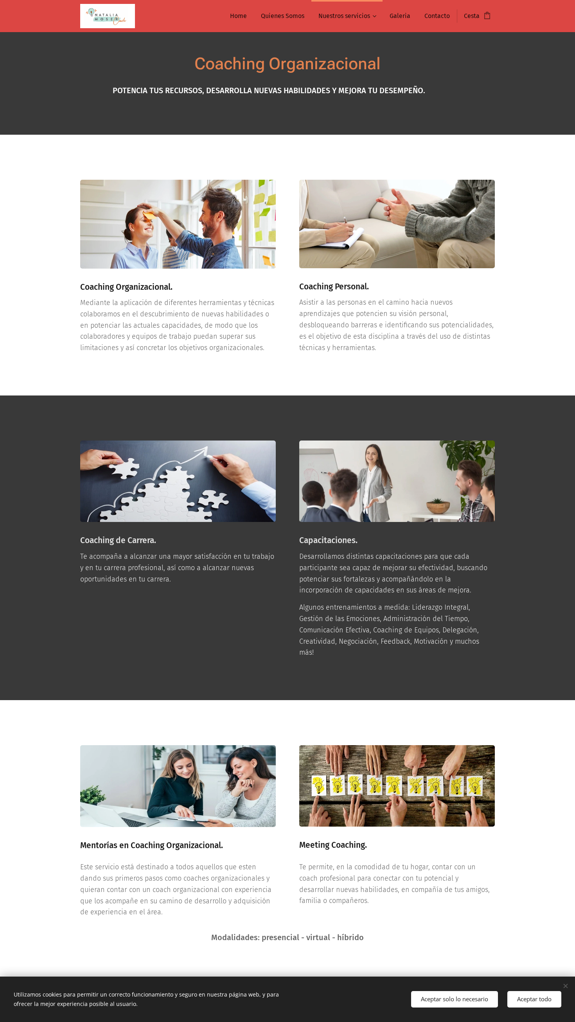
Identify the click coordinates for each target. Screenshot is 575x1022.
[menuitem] (238, 16)
